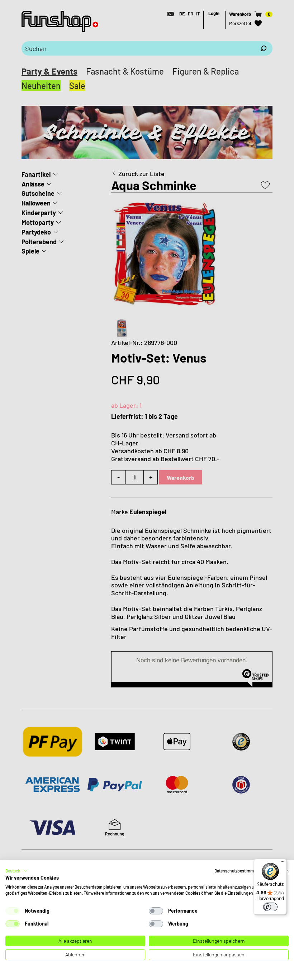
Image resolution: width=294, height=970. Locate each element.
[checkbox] (12, 910)
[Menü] (282, 863)
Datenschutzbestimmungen (240, 870)
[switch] (270, 907)
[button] (16, 871)
